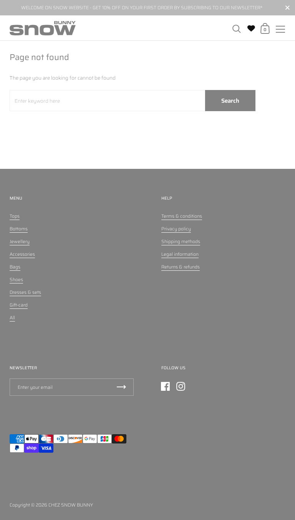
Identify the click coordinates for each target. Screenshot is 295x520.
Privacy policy (176, 228)
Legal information (180, 254)
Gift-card (19, 304)
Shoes (16, 279)
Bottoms (19, 228)
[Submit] (121, 387)
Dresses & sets (25, 292)
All (12, 317)
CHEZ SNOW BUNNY (70, 504)
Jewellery (20, 241)
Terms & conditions (181, 216)
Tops (15, 216)
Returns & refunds (180, 266)
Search (230, 100)
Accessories (22, 254)
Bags (15, 266)
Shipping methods (180, 241)
